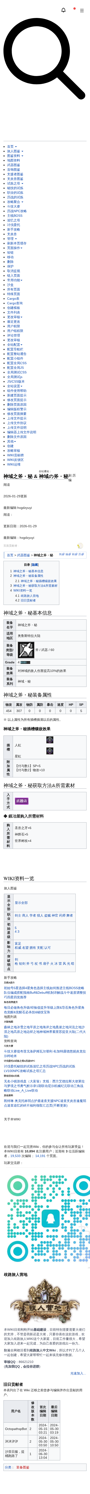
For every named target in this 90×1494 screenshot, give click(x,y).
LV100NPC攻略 (15, 1071)
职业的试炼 (15, 192)
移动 (10, 257)
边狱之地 (33, 1032)
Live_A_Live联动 (26, 1090)
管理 (11, 238)
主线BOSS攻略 (73, 988)
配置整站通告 (17, 354)
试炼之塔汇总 (36, 1071)
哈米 (13, 1056)
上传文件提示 (17, 418)
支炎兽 (12, 234)
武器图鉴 (13, 165)
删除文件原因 (17, 437)
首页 (11, 146)
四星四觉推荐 (17, 997)
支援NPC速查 (57, 1101)
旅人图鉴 (14, 151)
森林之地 (10, 1027)
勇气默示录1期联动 (34, 1086)
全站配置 (13, 344)
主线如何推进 (53, 988)
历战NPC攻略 (17, 211)
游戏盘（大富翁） (30, 1081)
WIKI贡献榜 (15, 455)
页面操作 (13, 248)
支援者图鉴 (15, 174)
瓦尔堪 (44, 1051)
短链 (10, 252)
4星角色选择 (34, 988)
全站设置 (13, 386)
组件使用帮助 (17, 391)
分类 (8, 1467)
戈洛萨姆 (33, 1051)
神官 (55, 915)
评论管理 (13, 335)
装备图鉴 (22, 1467)
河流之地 (75, 1027)
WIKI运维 (14, 464)
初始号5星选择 (14, 988)
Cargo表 (13, 298)
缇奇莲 (22, 1051)
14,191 (40, 1156)
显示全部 (21, 903)
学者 (33, 915)
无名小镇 (10, 1081)
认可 (47, 947)
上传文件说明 (17, 427)
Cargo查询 (15, 303)
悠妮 (73, 1051)
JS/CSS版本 (16, 381)
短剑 (22, 963)
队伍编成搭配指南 (17, 992)
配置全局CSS (17, 363)
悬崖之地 (62, 1027)
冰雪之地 (23, 1027)
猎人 (40, 915)
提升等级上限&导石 (54, 1007)
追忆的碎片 (22, 1105)
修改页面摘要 (17, 414)
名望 (25, 947)
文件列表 (13, 312)
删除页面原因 (17, 404)
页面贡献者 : (11, 545)
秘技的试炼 (15, 188)
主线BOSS (14, 215)
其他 (10, 441)
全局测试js (14, 377)
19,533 (15, 1156)
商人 (25, 915)
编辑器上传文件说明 (21, 432)
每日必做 (10, 1007)
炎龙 (79, 1051)
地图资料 (13, 160)
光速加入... (78, 1373)
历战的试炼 (15, 197)
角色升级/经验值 (28, 1007)
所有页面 (13, 289)
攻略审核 (13, 450)
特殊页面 (13, 294)
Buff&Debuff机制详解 (45, 992)
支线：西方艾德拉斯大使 (60, 1081)
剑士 (18, 915)
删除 (10, 262)
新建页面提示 (17, 395)
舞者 (69, 915)
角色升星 (74, 1007)
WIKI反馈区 (15, 460)
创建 (10, 446)
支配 (40, 947)
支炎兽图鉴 (15, 179)
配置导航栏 (15, 349)
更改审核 (13, 317)
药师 (62, 915)
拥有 (33, 947)
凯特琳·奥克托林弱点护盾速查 (25, 1101)
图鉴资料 (14, 156)
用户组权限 (15, 331)
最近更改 (13, 321)
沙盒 (10, 285)
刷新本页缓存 (17, 243)
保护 (10, 266)
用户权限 (13, 326)
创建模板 (13, 308)
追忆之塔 (13, 220)
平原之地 (36, 1027)
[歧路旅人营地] (45, 1302)
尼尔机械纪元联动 (61, 1086)
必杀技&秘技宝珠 (37, 1012)
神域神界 (45, 1032)
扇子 (46, 963)
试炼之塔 (14, 183)
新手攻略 (13, 229)
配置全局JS (15, 367)
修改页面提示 (17, 400)
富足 (18, 943)
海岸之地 (49, 1027)
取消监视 (13, 271)
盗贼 (47, 915)
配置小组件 (15, 358)
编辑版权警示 (17, 409)
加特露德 (63, 1051)
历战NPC (52, 1066)
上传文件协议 (17, 423)
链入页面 (13, 275)
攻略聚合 (14, 202)
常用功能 (13, 280)
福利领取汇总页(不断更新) (49, 1105)
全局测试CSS (17, 372)
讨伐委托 (13, 225)
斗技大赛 (13, 206)
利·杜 (53, 1051)
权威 (18, 947)
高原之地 (20, 1032)
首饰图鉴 (13, 169)
